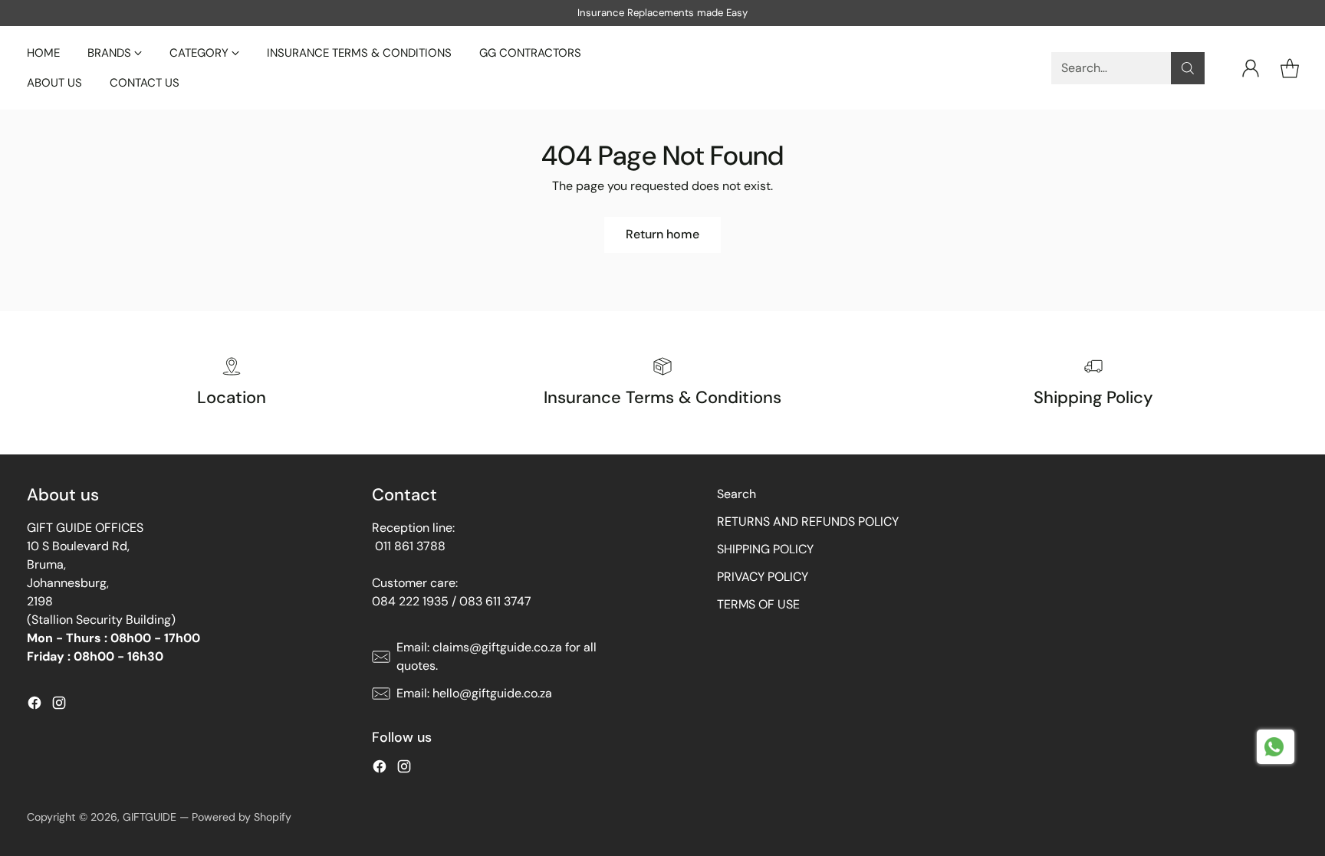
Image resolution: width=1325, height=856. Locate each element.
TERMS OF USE (758, 604)
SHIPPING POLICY (765, 549)
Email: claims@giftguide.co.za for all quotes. (496, 656)
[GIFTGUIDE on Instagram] (59, 705)
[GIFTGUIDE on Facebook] (34, 705)
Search (736, 494)
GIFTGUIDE (149, 817)
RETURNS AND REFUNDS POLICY (808, 521)
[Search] (1188, 68)
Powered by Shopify (241, 817)
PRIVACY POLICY (762, 577)
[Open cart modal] (1289, 68)
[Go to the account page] (1250, 68)
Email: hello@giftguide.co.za (474, 693)
